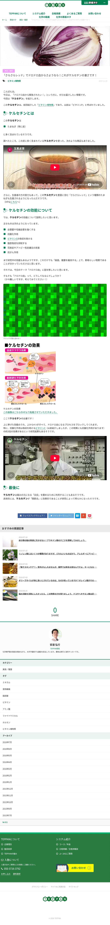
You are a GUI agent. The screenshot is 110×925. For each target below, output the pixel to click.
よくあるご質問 (74, 13)
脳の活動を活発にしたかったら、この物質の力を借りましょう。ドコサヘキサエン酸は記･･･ (58, 594)
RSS (6, 822)
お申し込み (5, 874)
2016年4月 (7, 762)
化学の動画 (44, 17)
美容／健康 (7, 669)
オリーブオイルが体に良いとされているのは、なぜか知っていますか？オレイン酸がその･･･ (58, 580)
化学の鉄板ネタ (63, 17)
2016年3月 (7, 769)
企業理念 (8, 844)
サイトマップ (73, 887)
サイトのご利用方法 (58, 887)
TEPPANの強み (10, 854)
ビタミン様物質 (14, 81)
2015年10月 (8, 802)
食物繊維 (6, 689)
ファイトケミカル (10, 716)
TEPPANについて (17, 13)
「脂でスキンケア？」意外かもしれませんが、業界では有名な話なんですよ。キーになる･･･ (58, 567)
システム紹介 (63, 839)
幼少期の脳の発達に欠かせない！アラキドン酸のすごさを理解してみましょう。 (52, 540)
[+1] (83, 515)
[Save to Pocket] (89, 515)
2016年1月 (7, 782)
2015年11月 (8, 795)
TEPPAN (55, 4)
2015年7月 (7, 815)
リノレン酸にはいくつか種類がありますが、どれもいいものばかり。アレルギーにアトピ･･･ (58, 554)
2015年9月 (7, 809)
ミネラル (6, 682)
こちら (14, 202)
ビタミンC (12, 239)
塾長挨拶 (8, 849)
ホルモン (6, 722)
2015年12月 (8, 789)
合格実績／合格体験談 (68, 849)
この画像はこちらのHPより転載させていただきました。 (30, 412)
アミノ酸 (6, 709)
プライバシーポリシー (40, 887)
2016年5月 (7, 755)
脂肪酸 (5, 696)
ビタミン (6, 702)
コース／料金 (65, 844)
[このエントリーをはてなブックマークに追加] (77, 515)
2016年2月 (7, 775)
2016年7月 (7, 742)
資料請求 (17, 874)
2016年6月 (7, 749)
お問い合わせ (94, 13)
